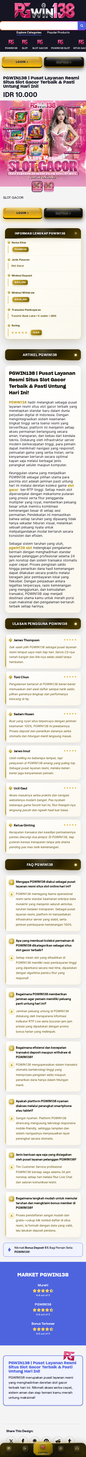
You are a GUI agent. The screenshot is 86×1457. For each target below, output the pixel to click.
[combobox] (39, 26)
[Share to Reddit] (58, 1441)
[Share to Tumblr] (70, 1441)
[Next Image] (82, 144)
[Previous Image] (3, 144)
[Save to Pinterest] (46, 1441)
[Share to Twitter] (11, 1441)
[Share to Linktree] (35, 1441)
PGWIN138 (18, 402)
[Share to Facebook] (23, 1441)
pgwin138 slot (20, 548)
